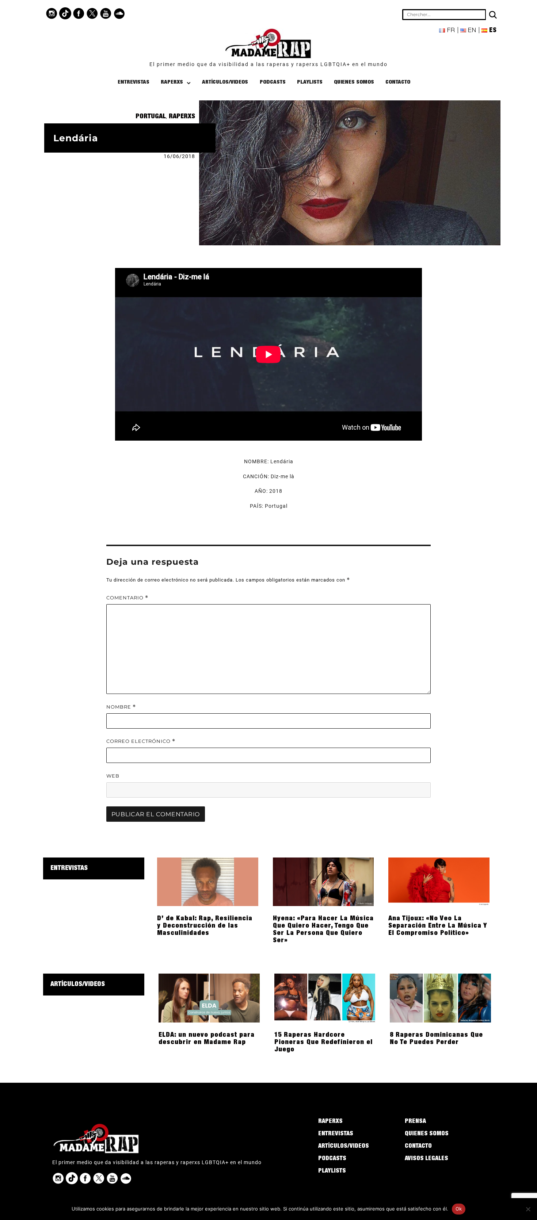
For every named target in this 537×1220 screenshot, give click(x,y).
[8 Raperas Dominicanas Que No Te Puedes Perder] (440, 998)
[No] (528, 1209)
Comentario (127, 598)
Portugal (151, 117)
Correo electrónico (140, 741)
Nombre (121, 707)
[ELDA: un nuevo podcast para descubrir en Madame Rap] (209, 998)
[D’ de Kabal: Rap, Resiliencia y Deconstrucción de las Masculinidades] (207, 882)
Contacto (397, 82)
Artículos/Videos (225, 82)
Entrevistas (133, 82)
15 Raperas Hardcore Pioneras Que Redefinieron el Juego (323, 1042)
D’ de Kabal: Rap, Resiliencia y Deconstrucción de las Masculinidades (204, 926)
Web (112, 776)
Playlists (310, 82)
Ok (459, 1209)
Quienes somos (354, 82)
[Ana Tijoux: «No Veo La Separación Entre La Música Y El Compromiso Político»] (439, 882)
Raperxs (172, 82)
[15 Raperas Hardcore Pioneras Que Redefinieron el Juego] (325, 998)
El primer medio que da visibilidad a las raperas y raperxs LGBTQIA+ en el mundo (268, 64)
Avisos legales (426, 1159)
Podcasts (273, 82)
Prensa (415, 1122)
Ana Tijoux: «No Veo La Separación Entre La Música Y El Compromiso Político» (437, 926)
